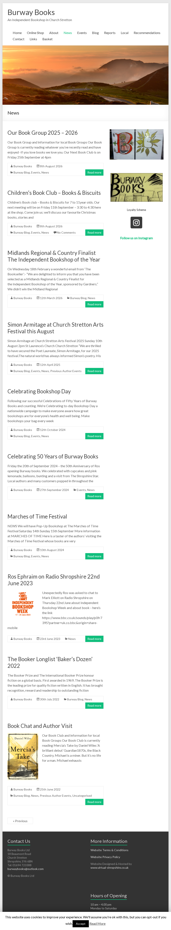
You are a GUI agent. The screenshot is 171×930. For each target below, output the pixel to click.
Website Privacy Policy (105, 857)
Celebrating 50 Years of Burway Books (53, 456)
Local (124, 33)
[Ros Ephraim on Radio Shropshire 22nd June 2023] (23, 592)
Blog (95, 33)
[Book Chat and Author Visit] (23, 735)
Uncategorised (82, 795)
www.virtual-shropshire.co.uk (109, 867)
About (53, 33)
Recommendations (147, 33)
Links (33, 39)
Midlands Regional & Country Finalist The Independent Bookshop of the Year (54, 256)
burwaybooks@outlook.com (26, 869)
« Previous (20, 821)
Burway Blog (22, 172)
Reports (110, 33)
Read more (94, 172)
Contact (18, 39)
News (68, 33)
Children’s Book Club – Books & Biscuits (54, 192)
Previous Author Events (66, 371)
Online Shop (35, 33)
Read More (97, 923)
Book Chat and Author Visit (40, 725)
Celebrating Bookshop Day (39, 391)
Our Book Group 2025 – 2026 (43, 132)
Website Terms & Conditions (109, 850)
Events (82, 33)
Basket (47, 39)
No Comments (66, 232)
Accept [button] (81, 923)
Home (17, 33)
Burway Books (31, 12)
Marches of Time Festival (37, 516)
